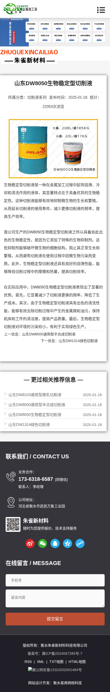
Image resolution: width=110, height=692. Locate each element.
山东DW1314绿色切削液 (78, 341)
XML (40, 662)
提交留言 (55, 619)
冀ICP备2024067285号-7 (62, 653)
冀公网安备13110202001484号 (57, 670)
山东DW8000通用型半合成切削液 (48, 334)
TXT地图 (56, 662)
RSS (28, 662)
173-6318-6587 (35, 479)
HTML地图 (77, 662)
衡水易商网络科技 (67, 683)
